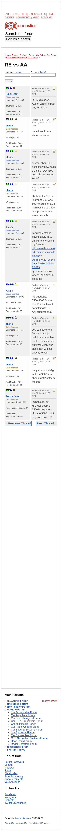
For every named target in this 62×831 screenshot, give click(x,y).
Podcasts (46, 17)
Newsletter (34, 823)
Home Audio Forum (16, 701)
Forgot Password (14, 762)
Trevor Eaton (13, 396)
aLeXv (9, 157)
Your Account (12, 782)
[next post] (9, 88)
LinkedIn (9, 800)
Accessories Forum (16, 746)
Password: (38, 72)
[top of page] (7, 88)
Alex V (9, 227)
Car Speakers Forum (22, 732)
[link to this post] (14, 88)
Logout (8, 764)
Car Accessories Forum (24, 712)
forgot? (43, 72)
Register (9, 767)
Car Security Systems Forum (27, 729)
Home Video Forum (16, 704)
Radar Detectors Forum (24, 744)
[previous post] (9, 119)
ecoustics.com (24, 818)
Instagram (10, 797)
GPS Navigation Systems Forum (29, 738)
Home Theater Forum (17, 706)
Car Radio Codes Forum (25, 726)
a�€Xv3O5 (12, 94)
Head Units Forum (21, 741)
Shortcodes (11, 773)
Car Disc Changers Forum (26, 718)
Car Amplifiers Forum (23, 715)
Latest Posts (12, 14)
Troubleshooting (14, 776)
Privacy (45, 823)
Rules (8, 770)
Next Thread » (46, 423)
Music (35, 17)
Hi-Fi (24, 14)
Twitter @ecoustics (15, 803)
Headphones (23, 17)
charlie (9, 125)
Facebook (10, 794)
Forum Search (18, 39)
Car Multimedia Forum (23, 724)
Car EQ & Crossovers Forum (27, 721)
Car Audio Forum (15, 709)
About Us (9, 823)
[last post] (11, 88)
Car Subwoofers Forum (24, 735)
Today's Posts (49, 701)
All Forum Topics (15, 749)
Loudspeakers (37, 14)
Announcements (14, 779)
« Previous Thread (18, 423)
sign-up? (19, 72)
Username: (14, 72)
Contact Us (21, 823)
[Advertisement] (31, 559)
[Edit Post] (54, 88)
